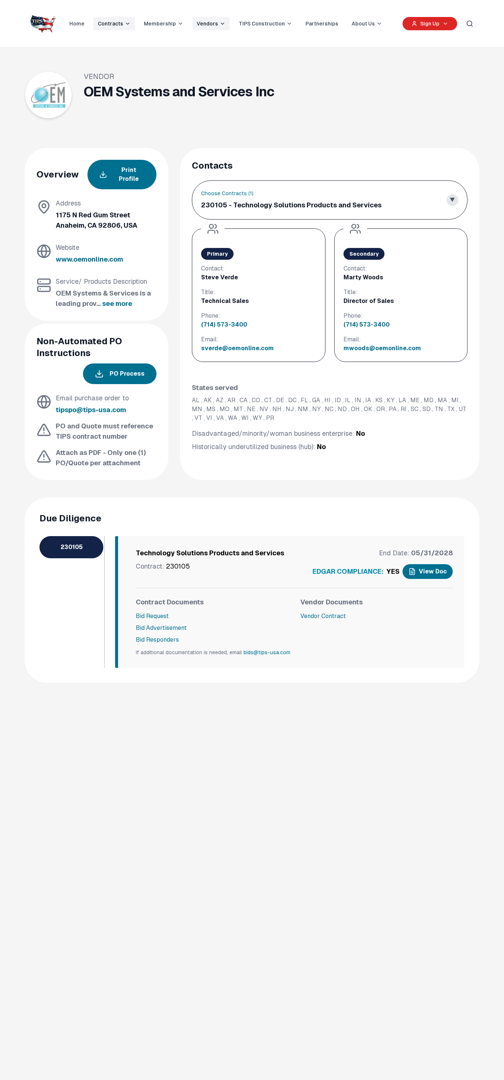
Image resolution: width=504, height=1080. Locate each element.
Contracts (110, 24)
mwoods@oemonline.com (382, 348)
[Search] (469, 23)
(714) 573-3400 (224, 324)
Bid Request (152, 616)
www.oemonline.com (89, 259)
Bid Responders (157, 639)
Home (76, 24)
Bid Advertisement (161, 627)
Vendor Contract (323, 616)
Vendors (207, 24)
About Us (363, 24)
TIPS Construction (262, 24)
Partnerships (321, 24)
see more (117, 303)
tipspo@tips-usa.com (91, 410)
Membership (160, 24)
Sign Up (429, 24)
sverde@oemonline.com (237, 348)
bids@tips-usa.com (267, 652)
